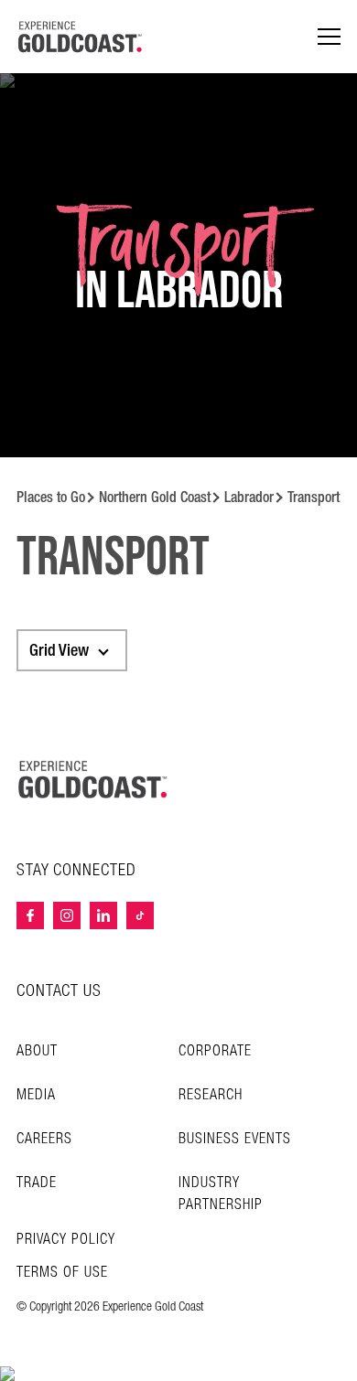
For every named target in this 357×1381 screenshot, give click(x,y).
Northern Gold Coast (155, 497)
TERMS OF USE (62, 1273)
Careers (44, 1139)
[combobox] (71, 650)
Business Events (234, 1139)
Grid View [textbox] (59, 650)
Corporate (215, 1051)
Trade (36, 1183)
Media (36, 1095)
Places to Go (50, 497)
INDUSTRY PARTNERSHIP (220, 1194)
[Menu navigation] (329, 37)
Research (210, 1095)
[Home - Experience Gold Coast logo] (80, 36)
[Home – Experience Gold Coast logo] (93, 779)
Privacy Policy (65, 1240)
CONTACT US (59, 991)
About (37, 1051)
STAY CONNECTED (76, 870)
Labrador (249, 497)
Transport (313, 497)
